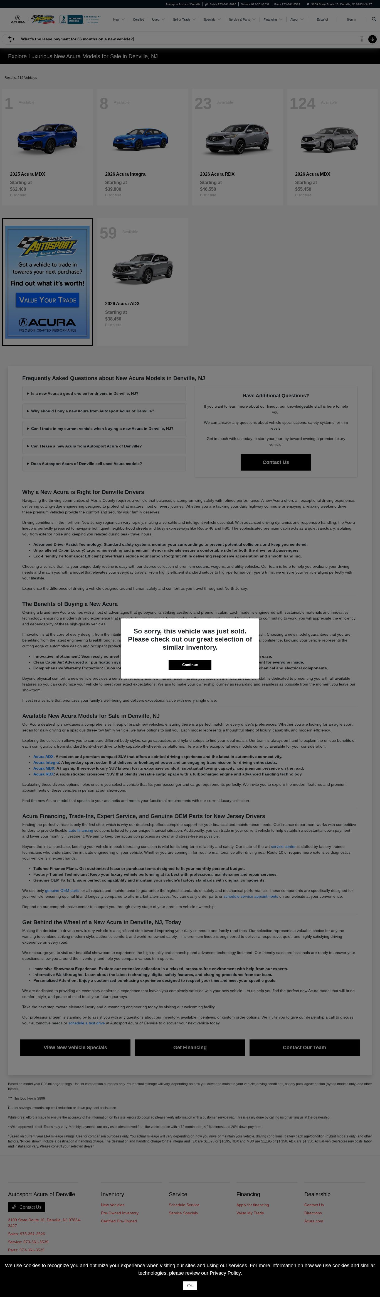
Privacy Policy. (226, 1273)
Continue (190, 665)
